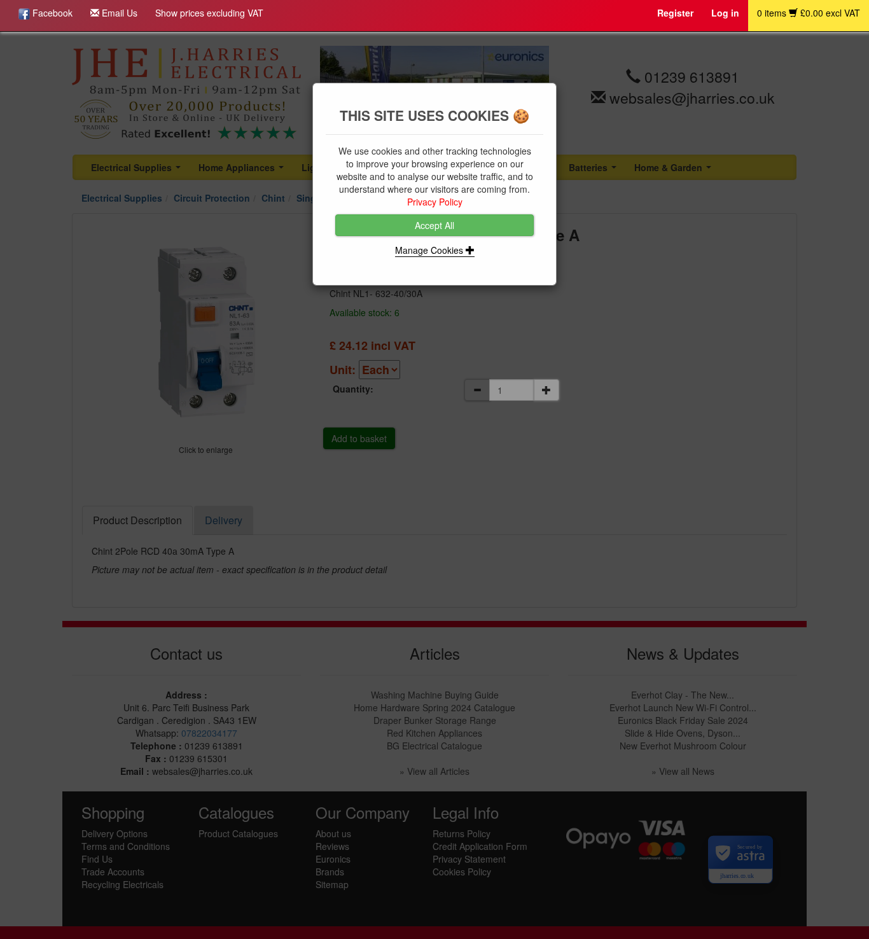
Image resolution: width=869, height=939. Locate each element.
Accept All (434, 225)
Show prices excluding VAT (209, 12)
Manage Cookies (430, 250)
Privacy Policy (434, 201)
